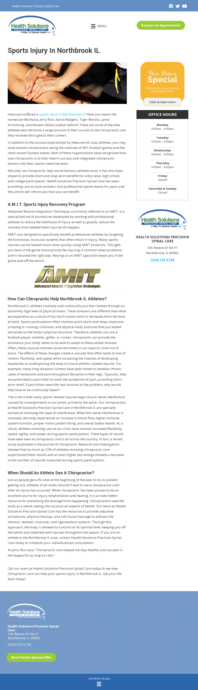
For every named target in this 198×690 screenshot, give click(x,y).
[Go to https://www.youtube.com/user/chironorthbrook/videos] (184, 6)
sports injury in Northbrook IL (61, 114)
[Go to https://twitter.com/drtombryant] (178, 6)
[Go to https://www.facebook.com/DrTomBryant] (171, 6)
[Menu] (99, 684)
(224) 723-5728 (162, 260)
